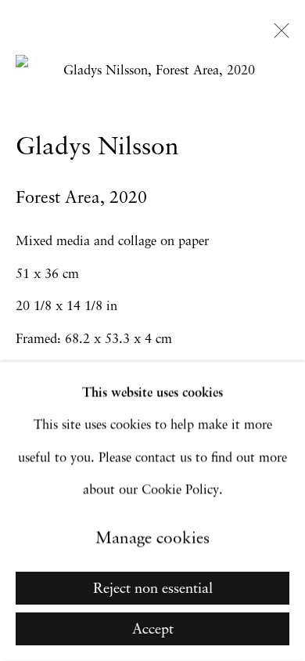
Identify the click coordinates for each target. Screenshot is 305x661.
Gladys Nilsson (97, 147)
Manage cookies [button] (152, 539)
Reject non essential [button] (153, 589)
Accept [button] (153, 630)
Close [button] (277, 35)
